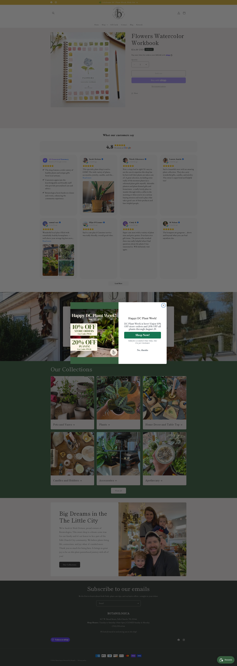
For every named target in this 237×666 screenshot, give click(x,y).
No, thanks (142, 350)
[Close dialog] (163, 305)
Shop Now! (143, 335)
